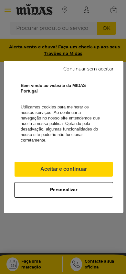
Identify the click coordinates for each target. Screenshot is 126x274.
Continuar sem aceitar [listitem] (88, 69)
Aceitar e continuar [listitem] (63, 169)
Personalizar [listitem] (63, 189)
